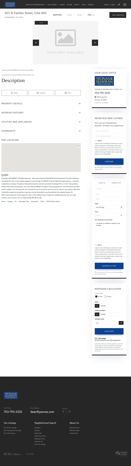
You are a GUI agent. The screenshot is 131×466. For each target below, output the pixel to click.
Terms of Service (100, 274)
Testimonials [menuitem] (74, 433)
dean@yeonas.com (42, 412)
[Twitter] (66, 411)
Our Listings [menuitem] (51, 4)
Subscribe (109, 162)
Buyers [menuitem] (62, 4)
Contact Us (98, 102)
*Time (96, 212)
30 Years (100, 296)
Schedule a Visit (116, 183)
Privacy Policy (107, 154)
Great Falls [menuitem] (38, 433)
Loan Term (99, 293)
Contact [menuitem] (91, 4)
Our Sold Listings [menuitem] (9, 433)
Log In (113, 4)
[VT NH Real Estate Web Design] (121, 453)
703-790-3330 (102, 93)
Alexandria (34, 201)
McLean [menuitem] (37, 430)
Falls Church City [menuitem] (40, 436)
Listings (10, 201)
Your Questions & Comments (103, 220)
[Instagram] (69, 411)
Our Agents (105, 102)
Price (96, 302)
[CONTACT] (117, 15)
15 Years (108, 296)
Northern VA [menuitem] (39, 442)
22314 (42, 201)
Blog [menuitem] (84, 4)
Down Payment (100, 310)
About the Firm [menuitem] (75, 428)
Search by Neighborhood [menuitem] (35, 4)
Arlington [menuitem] (38, 428)
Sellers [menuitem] (69, 4)
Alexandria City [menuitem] (40, 439)
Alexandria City (24, 201)
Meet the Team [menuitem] (75, 430)
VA (16, 201)
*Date (96, 204)
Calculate (109, 331)
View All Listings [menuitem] (40, 444)
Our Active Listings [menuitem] (10, 428)
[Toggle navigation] (124, 5)
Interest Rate (99, 319)
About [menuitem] (76, 4)
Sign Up (106, 4)
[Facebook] (63, 411)
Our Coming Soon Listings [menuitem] (12, 430)
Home (3, 201)
